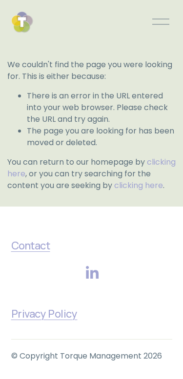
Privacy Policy (44, 313)
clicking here (138, 185)
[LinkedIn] (92, 273)
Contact (30, 245)
